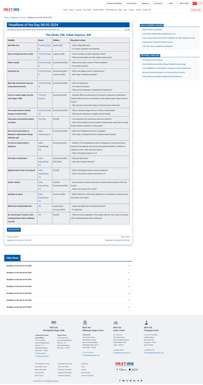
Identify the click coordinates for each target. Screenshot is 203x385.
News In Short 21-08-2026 (152, 30)
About (71, 10)
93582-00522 (119, 350)
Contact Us (147, 10)
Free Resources (111, 10)
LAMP (171, 3)
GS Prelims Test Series (65, 364)
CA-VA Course (39, 372)
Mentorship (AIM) (40, 369)
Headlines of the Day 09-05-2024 (117, 240)
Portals (131, 10)
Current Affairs (98, 10)
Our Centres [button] (158, 3)
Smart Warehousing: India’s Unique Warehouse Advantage (164, 64)
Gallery (138, 10)
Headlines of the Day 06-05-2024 (19, 273)
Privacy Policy (85, 372)
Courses (78, 10)
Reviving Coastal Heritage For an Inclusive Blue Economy (163, 72)
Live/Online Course (41, 367)
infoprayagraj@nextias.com (155, 353)
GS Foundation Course (42, 364)
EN (195, 3)
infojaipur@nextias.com (123, 353)
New (125, 10)
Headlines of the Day (18, 18)
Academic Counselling (114, 3)
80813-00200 (41, 353)
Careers (83, 369)
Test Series (87, 10)
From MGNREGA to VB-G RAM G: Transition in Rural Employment (166, 68)
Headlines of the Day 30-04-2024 (19, 307)
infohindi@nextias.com (91, 355)
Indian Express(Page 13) (43, 161)
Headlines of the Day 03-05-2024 (19, 286)
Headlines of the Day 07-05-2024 (19, 240)
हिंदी (201, 3)
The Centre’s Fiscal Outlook (152, 60)
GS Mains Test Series (64, 369)
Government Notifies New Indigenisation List (159, 34)
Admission (145, 3)
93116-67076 (88, 352)
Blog (120, 10)
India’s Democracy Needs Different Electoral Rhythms (162, 77)
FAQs (83, 367)
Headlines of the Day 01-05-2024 (19, 300)
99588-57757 (150, 350)
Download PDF (13, 230)
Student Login (196, 10)
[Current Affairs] (11, 10)
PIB (39, 206)
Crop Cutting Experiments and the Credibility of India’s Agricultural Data (168, 38)
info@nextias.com (43, 356)
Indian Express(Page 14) (43, 173)
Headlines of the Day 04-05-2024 (19, 280)
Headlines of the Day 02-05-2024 (19, 293)
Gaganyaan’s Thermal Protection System (157, 42)
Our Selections (132, 3)
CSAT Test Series (63, 367)
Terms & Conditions (87, 375)
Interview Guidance (64, 375)
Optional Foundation (64, 372)
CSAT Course (39, 375)
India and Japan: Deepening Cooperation (157, 46)
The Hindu (42, 119)
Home (65, 10)
